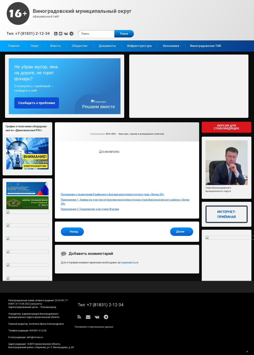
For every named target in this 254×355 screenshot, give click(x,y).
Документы (107, 46)
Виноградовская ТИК (205, 46)
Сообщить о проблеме (36, 103)
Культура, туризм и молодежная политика (141, 134)
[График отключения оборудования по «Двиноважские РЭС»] (27, 153)
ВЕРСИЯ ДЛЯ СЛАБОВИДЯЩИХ (226, 127)
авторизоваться (128, 262)
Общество (80, 46)
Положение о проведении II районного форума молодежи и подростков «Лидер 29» (112, 194)
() (36, 304)
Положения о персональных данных (94, 327)
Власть (55, 46)
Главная (14, 46)
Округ (35, 46)
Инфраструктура (139, 46)
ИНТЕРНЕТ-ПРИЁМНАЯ (226, 214)
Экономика (171, 46)
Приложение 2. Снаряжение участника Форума (90, 209)
